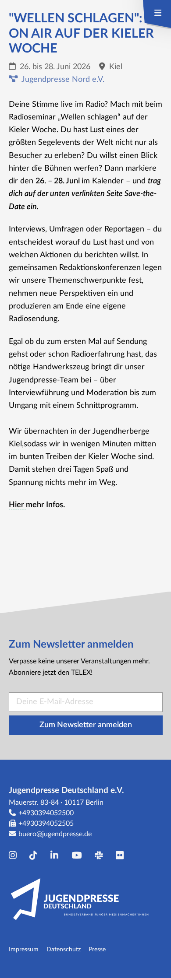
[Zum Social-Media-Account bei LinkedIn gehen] (56, 855)
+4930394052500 (46, 813)
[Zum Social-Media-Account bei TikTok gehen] (35, 855)
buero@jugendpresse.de (55, 834)
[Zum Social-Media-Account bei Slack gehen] (101, 855)
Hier (17, 505)
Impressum (24, 949)
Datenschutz (63, 949)
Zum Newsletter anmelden (85, 725)
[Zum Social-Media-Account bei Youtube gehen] (78, 855)
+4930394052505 (46, 823)
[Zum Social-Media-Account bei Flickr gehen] (122, 855)
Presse (97, 949)
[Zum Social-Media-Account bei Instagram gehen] (15, 855)
